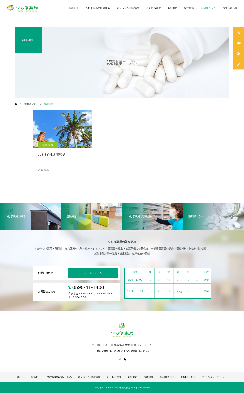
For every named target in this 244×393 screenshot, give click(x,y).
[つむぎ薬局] (23, 8)
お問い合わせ (229, 8)
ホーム (21, 376)
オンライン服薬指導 (128, 8)
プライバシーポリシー (214, 376)
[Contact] (119, 359)
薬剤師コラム (208, 8)
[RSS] (124, 359)
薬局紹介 (74, 8)
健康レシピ (48, 144)
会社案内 (173, 8)
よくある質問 (153, 8)
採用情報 (189, 8)
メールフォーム (93, 273)
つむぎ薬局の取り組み (97, 8)
